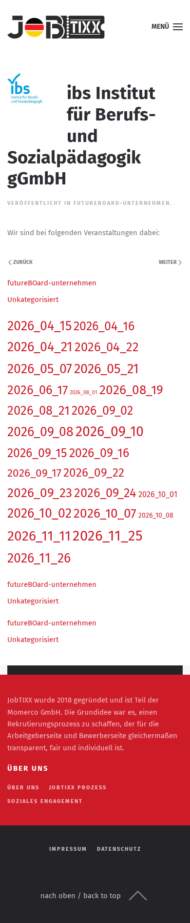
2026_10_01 (157, 494)
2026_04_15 (39, 326)
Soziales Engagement (45, 801)
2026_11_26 (39, 558)
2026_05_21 (106, 369)
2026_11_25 (108, 535)
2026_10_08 (155, 515)
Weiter (168, 262)
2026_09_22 (93, 472)
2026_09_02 (102, 410)
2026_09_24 (105, 493)
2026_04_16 (104, 326)
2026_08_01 (83, 392)
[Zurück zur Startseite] (56, 26)
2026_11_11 (39, 536)
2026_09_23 (39, 493)
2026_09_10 (110, 431)
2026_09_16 (99, 453)
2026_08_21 (38, 410)
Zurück (23, 262)
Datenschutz (119, 849)
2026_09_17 (34, 473)
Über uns (23, 787)
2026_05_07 (39, 369)
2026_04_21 (40, 347)
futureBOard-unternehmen (122, 203)
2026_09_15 (37, 453)
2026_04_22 (107, 347)
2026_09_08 (40, 432)
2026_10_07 (105, 513)
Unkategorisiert (32, 299)
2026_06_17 (37, 390)
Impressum (68, 849)
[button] (167, 26)
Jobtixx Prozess (78, 787)
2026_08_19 (131, 390)
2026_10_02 (39, 513)
